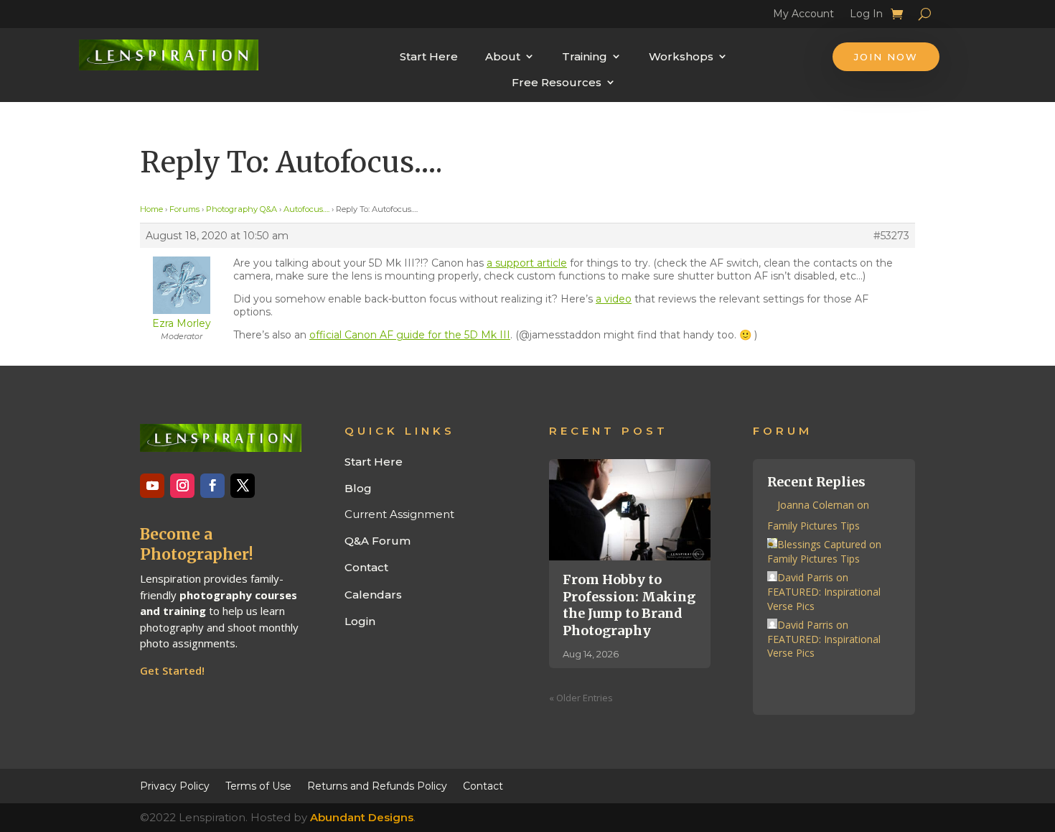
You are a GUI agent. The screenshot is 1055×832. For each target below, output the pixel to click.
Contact (366, 567)
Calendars (373, 594)
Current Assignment (399, 514)
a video (614, 298)
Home (151, 209)
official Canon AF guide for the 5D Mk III (409, 334)
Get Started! (172, 670)
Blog (358, 488)
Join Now (886, 57)
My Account (803, 15)
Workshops (681, 56)
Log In (866, 15)
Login (359, 621)
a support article (527, 262)
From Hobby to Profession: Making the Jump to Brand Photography (629, 604)
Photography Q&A (241, 209)
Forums (184, 209)
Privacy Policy (175, 785)
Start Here (429, 56)
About (502, 56)
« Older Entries (581, 697)
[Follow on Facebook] (212, 485)
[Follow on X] (242, 485)
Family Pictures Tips (813, 525)
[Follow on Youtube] (152, 485)
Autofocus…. (306, 209)
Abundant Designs (361, 817)
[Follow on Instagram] (182, 485)
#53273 (891, 235)
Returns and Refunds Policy (377, 785)
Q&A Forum (377, 540)
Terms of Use (258, 785)
